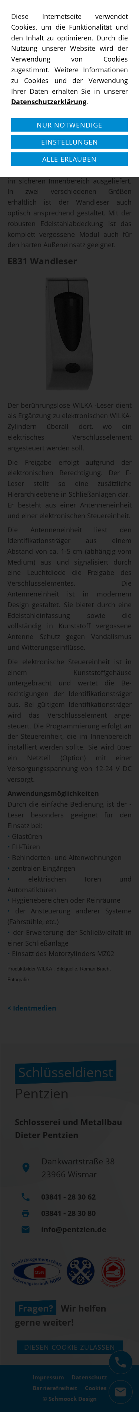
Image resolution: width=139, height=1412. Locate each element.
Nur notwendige (69, 124)
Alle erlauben (69, 159)
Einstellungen (69, 142)
